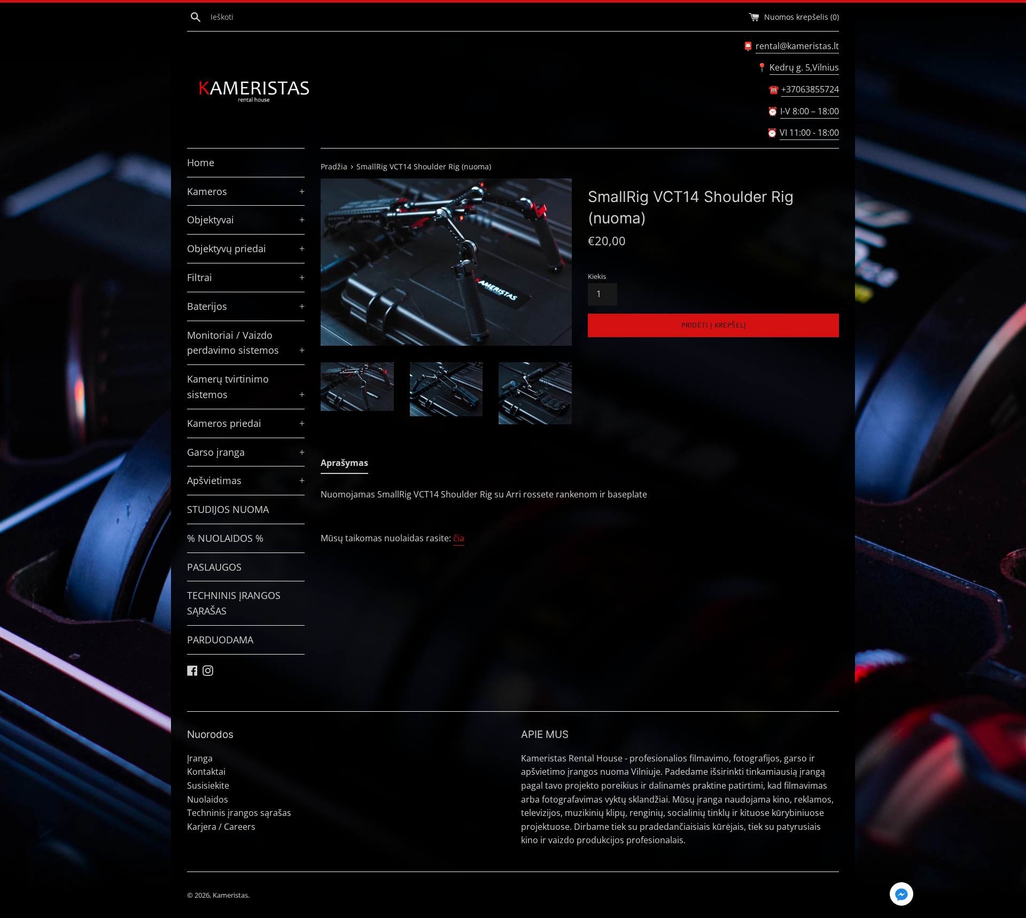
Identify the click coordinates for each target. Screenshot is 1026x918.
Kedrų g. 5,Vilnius (804, 67)
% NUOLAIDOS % (225, 538)
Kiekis (597, 276)
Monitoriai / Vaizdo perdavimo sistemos (246, 343)
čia (458, 538)
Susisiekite (208, 785)
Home (200, 162)
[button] (901, 895)
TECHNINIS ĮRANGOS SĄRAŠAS (234, 603)
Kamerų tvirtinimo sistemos (246, 386)
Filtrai (246, 277)
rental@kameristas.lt (797, 46)
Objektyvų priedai (246, 248)
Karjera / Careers (221, 827)
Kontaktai (206, 771)
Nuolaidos (207, 799)
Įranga (200, 758)
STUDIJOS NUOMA (228, 509)
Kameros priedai (246, 423)
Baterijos (246, 306)
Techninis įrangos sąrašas (239, 813)
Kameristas (230, 895)
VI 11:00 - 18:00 (809, 132)
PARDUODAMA (220, 639)
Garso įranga (246, 452)
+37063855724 (810, 89)
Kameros (246, 191)
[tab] (344, 465)
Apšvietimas (246, 480)
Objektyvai (246, 219)
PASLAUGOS (214, 567)
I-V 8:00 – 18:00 (809, 111)
